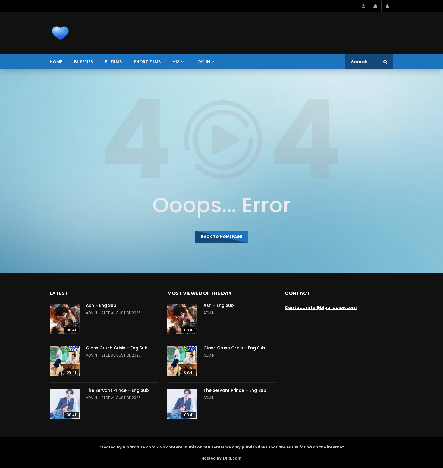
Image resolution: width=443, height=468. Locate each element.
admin (91, 312)
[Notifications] (375, 6)
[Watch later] (363, 6)
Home (56, 62)
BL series (83, 62)
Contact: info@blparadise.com (321, 307)
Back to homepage (221, 236)
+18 (176, 62)
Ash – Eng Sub (101, 305)
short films (147, 62)
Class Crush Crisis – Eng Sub (117, 348)
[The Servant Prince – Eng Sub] (65, 404)
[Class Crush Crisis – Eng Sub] (65, 361)
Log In (203, 62)
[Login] (387, 6)
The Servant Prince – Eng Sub (117, 390)
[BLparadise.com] (60, 33)
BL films (113, 62)
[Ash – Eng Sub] (65, 319)
